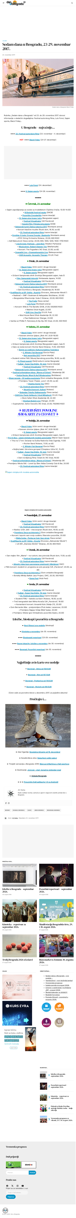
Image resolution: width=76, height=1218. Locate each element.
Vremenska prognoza (54, 983)
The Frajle (32, 301)
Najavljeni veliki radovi (47, 758)
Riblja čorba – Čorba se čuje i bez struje (32, 538)
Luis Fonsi (33, 185)
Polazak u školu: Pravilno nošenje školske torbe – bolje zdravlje (62, 1108)
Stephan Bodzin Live (32, 401)
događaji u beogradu (18, 810)
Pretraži (32, 1172)
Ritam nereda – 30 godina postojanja (24, 378)
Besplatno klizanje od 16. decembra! (44, 752)
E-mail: (26, 1188)
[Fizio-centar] (19, 1039)
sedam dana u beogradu (53, 810)
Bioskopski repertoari (32, 637)
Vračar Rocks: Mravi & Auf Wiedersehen (33, 375)
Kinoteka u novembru (31, 631)
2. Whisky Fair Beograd (33, 352)
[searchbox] (17, 1173)
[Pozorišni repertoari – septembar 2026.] (56, 875)
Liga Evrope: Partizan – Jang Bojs (30, 244)
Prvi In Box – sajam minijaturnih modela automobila (29, 438)
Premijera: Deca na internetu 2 (27, 532)
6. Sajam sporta (32, 191)
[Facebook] (6, 803)
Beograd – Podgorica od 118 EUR (39, 681)
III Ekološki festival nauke (35, 212)
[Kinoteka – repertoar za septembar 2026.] (19, 910)
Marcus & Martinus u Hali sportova (54, 764)
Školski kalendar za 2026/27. (56, 992)
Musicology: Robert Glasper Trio (33, 247)
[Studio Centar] (13, 1165)
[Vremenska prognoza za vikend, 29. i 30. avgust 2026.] (43, 1119)
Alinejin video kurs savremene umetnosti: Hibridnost (36, 564)
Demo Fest (34, 578)
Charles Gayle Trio (36, 384)
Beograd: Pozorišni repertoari (32, 649)
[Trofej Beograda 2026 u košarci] (19, 945)
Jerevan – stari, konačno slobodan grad (44, 770)
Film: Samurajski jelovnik (27, 278)
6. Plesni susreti (25, 361)
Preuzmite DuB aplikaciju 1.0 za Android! (41, 782)
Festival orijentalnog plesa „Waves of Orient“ (32, 372)
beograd (7, 810)
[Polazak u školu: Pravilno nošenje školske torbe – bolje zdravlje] (43, 1108)
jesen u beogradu (39, 810)
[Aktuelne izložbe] (59, 1022)
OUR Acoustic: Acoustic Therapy (33, 255)
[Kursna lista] (17, 987)
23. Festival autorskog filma (27, 134)
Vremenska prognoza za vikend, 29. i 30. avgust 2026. (62, 1119)
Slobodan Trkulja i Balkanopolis (32, 392)
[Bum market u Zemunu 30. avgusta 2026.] (56, 945)
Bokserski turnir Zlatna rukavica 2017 (31, 227)
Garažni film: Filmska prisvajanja (36, 224)
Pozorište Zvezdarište (32, 215)
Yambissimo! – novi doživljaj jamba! (59, 981)
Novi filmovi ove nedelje (34, 625)
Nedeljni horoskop (53, 995)
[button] (3, 3)
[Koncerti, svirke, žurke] (46, 1022)
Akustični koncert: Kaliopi (35, 390)
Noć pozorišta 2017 (32, 355)
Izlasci (5, 40)
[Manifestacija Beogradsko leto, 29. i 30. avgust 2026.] (56, 910)
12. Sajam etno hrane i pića (30, 218)
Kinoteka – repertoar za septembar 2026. (60, 1097)
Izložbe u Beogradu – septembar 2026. (58, 1075)
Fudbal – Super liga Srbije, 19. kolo (32, 593)
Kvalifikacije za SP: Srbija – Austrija (25, 292)
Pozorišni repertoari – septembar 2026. (59, 1086)
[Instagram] (9, 803)
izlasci (29, 810)
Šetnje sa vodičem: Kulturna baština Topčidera (39, 350)
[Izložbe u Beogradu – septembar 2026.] (19, 875)
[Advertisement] (38, 21)
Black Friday (34, 140)
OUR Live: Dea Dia (33, 312)
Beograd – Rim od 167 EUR (39, 675)
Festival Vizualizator (32, 221)
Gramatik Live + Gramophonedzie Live (31, 252)
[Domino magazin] (28, 1165)
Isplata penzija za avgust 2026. (57, 985)
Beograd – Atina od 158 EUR (39, 669)
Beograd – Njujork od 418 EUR (39, 687)
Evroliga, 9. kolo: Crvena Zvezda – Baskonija (31, 235)
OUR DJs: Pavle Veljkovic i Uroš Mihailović (33, 395)
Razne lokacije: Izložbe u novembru (32, 644)
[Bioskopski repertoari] (46, 1007)
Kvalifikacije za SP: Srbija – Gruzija (25, 541)
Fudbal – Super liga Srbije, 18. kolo (32, 364)
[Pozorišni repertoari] (59, 1007)
